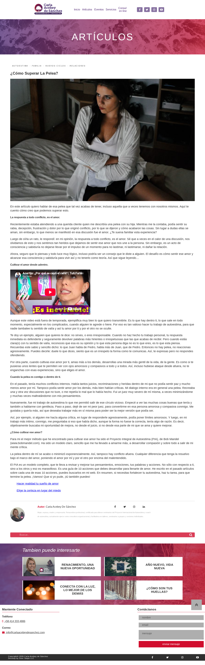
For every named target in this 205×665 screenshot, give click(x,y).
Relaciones (78, 66)
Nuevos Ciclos (55, 66)
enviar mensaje (171, 645)
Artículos (87, 9)
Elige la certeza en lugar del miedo (39, 490)
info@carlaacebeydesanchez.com (21, 634)
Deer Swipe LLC (26, 660)
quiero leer (39, 568)
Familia (37, 66)
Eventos (99, 9)
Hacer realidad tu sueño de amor (38, 483)
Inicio (77, 9)
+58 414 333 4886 (14, 622)
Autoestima (20, 66)
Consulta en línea (123, 9)
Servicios (111, 9)
